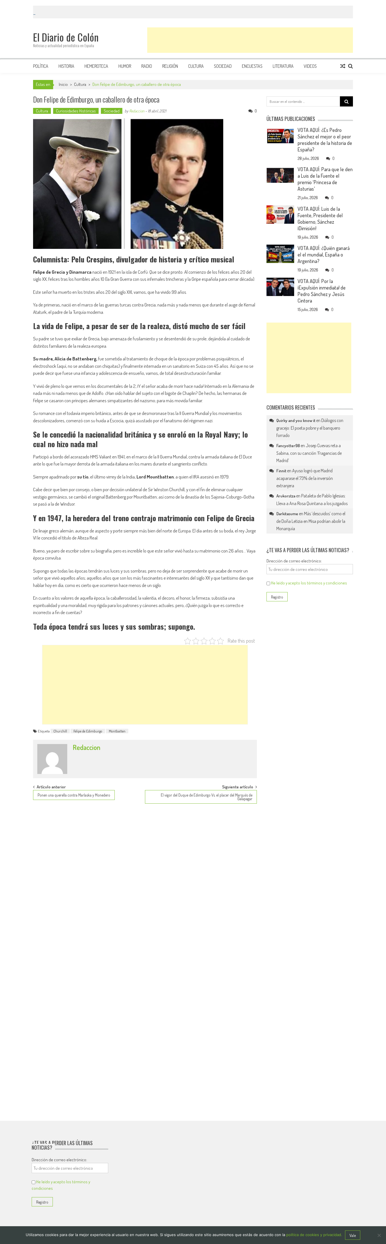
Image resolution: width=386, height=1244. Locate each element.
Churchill (60, 731)
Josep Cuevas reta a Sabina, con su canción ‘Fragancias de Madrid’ (309, 453)
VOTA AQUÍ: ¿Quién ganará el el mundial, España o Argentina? (324, 254)
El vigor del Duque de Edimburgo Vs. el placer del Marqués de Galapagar (206, 797)
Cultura (196, 66)
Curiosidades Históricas (76, 111)
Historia (66, 66)
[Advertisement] (250, 40)
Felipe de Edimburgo (87, 731)
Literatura (283, 66)
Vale (353, 1235)
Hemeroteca (96, 66)
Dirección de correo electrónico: (294, 561)
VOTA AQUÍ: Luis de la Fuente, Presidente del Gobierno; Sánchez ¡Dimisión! (320, 218)
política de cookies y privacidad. (314, 1234)
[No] (379, 1235)
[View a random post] (342, 66)
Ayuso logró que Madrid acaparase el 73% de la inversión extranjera (304, 478)
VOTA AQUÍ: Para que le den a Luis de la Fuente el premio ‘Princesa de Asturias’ (325, 179)
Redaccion (136, 110)
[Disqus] (145, 880)
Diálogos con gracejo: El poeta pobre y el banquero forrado (309, 427)
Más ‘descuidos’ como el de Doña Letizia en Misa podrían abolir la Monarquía (310, 521)
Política (40, 66)
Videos (310, 66)
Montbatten (117, 731)
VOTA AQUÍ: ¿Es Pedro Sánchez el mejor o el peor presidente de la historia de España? (325, 140)
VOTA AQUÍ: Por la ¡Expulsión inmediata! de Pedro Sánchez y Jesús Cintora (322, 291)
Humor (124, 66)
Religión (170, 66)
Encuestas (252, 66)
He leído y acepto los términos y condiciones (309, 583)
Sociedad (223, 66)
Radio (146, 66)
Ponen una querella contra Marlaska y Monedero (74, 795)
